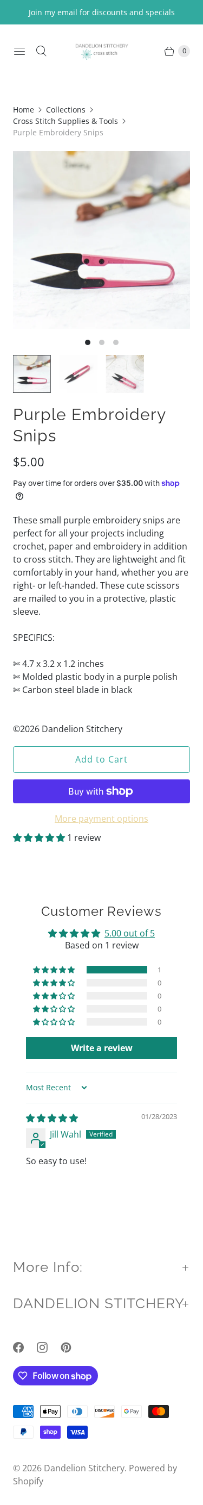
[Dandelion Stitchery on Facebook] (25, 1347)
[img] (52, 1118)
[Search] (41, 51)
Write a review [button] (102, 1048)
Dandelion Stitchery (84, 1468)
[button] (40, 838)
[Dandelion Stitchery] (102, 51)
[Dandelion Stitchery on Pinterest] (72, 1347)
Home (23, 109)
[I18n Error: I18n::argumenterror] (32, 374)
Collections (66, 109)
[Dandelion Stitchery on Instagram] (49, 1347)
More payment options (101, 819)
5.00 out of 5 (129, 933)
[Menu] (19, 51)
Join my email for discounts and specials (102, 12)
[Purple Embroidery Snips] (101, 240)
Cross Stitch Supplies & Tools (65, 121)
